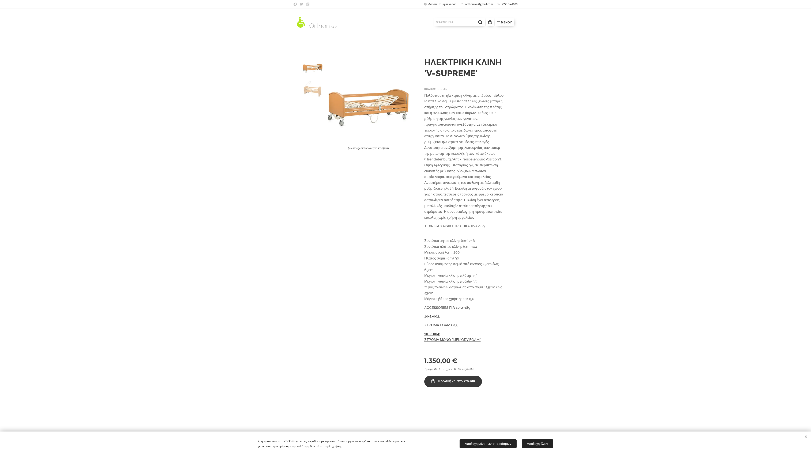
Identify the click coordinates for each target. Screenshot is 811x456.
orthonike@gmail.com (479, 4)
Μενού (506, 22)
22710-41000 (509, 4)
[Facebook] (295, 4)
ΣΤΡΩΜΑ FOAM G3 (440, 325)
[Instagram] (307, 4)
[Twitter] (301, 4)
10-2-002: (432, 316)
